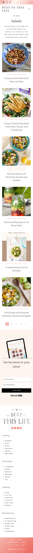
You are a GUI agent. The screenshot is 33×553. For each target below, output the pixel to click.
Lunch (7, 443)
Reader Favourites (11, 119)
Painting (8, 505)
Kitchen (7, 469)
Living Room (9, 466)
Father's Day (9, 526)
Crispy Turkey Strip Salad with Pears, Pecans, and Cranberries (16, 126)
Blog (24, 542)
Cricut (7, 492)
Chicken (9, 168)
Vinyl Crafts (9, 503)
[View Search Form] (30, 2)
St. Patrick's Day (10, 521)
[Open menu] (29, 9)
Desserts (9, 74)
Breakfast (8, 441)
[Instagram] (10, 2)
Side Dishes (9, 453)
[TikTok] (19, 545)
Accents (7, 477)
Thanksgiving (9, 531)
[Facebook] (3, 2)
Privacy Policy (13, 542)
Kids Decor (8, 474)
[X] (6, 2)
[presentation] (16, 57)
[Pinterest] (23, 545)
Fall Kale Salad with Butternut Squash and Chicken (16, 176)
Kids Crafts (9, 498)
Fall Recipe (17, 74)
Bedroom (8, 472)
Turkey (26, 119)
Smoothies (8, 448)
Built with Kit (16, 395)
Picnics (8, 218)
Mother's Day (9, 523)
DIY (6, 479)
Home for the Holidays (13, 263)
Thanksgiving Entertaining (16, 170)
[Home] (14, 16)
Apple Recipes (9, 308)
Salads (24, 74)
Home (13, 539)
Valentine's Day (10, 518)
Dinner (7, 446)
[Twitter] (13, 545)
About (20, 539)
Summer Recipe (22, 218)
